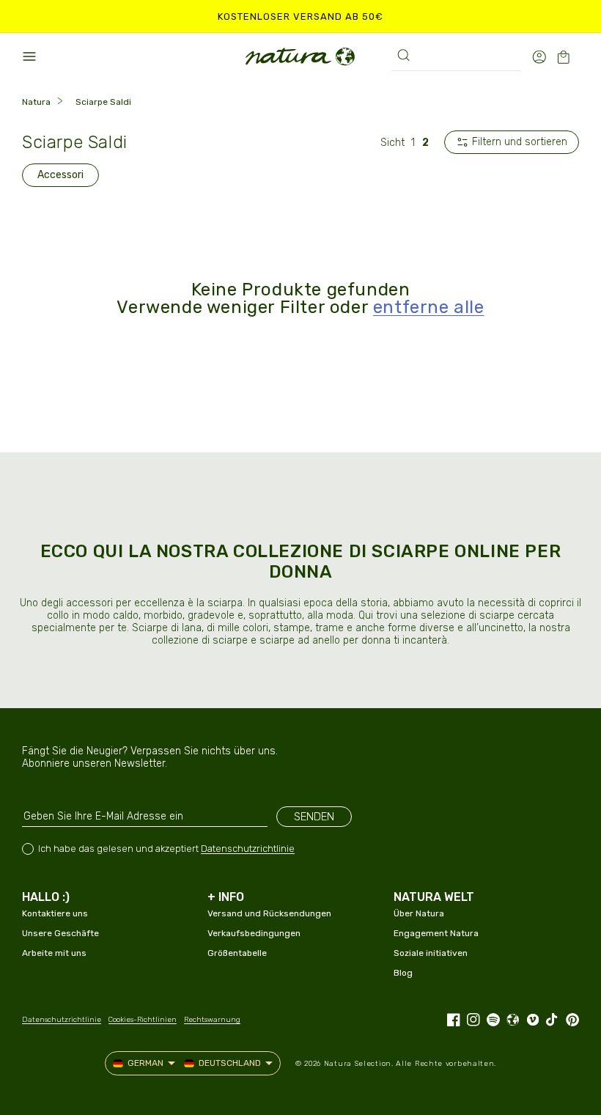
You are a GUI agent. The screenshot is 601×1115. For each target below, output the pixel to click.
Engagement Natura (436, 933)
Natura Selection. (359, 1063)
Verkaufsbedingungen (253, 933)
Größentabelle (237, 953)
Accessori (60, 175)
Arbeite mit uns (54, 953)
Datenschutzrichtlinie (248, 848)
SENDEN (314, 816)
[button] (29, 56)
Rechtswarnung (212, 1019)
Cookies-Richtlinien (142, 1019)
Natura (36, 102)
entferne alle (428, 307)
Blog (403, 973)
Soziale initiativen (431, 953)
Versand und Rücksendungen (269, 913)
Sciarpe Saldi (103, 102)
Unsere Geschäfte (60, 933)
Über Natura (419, 913)
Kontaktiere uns (55, 913)
